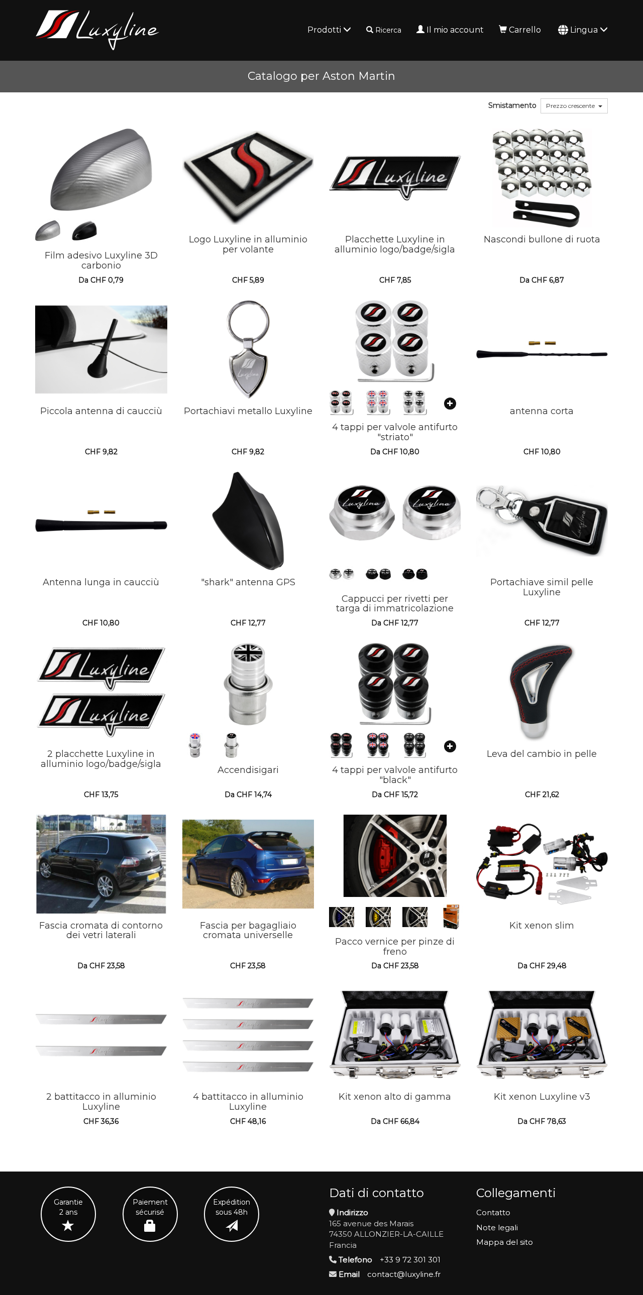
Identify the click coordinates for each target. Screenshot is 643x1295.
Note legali (497, 1227)
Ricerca (388, 30)
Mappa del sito (504, 1242)
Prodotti (325, 30)
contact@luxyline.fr (404, 1274)
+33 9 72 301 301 (410, 1259)
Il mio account (455, 30)
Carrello (525, 30)
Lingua (585, 30)
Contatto (493, 1212)
